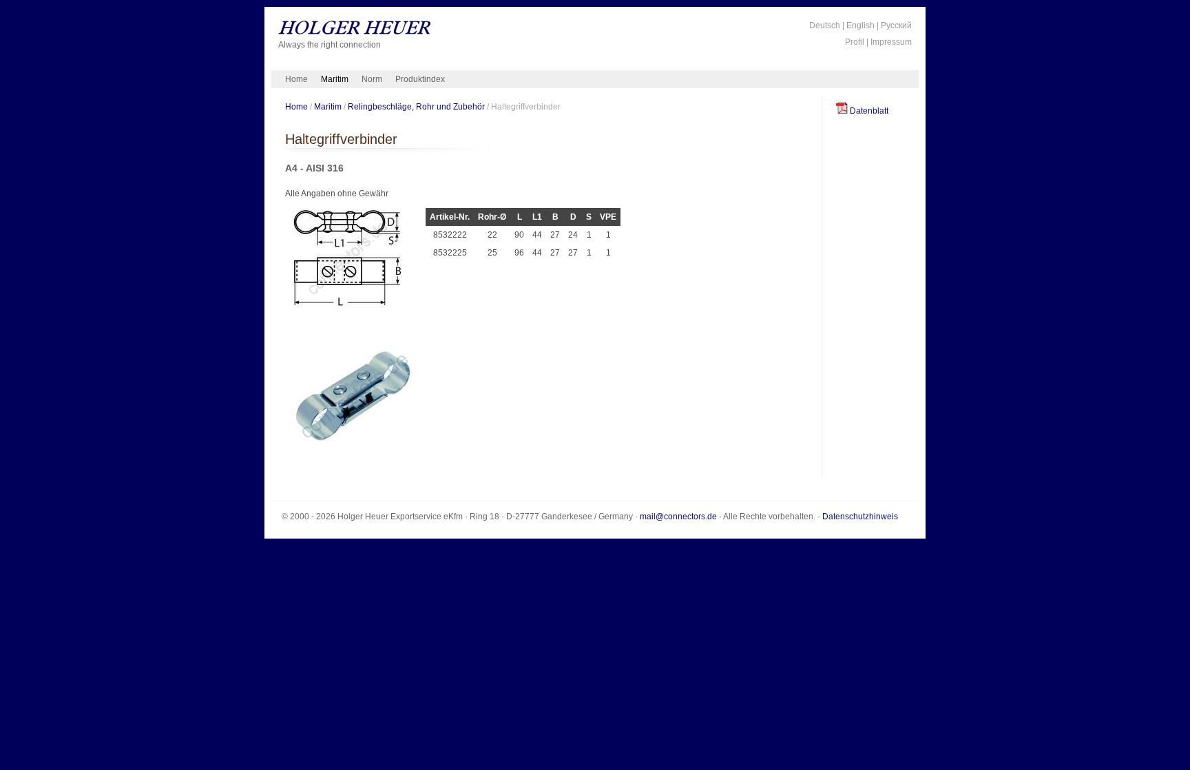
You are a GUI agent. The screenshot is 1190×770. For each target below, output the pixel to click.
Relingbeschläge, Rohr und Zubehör (416, 106)
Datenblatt (868, 111)
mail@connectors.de (678, 516)
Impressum (891, 42)
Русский (896, 25)
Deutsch (824, 25)
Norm (372, 79)
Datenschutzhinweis (860, 516)
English (860, 25)
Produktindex (420, 79)
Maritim (334, 79)
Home (296, 79)
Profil (854, 42)
